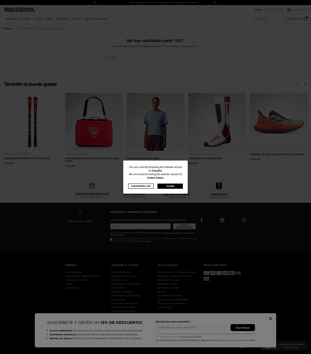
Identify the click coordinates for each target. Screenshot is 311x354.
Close (170, 186)
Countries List (141, 186)
